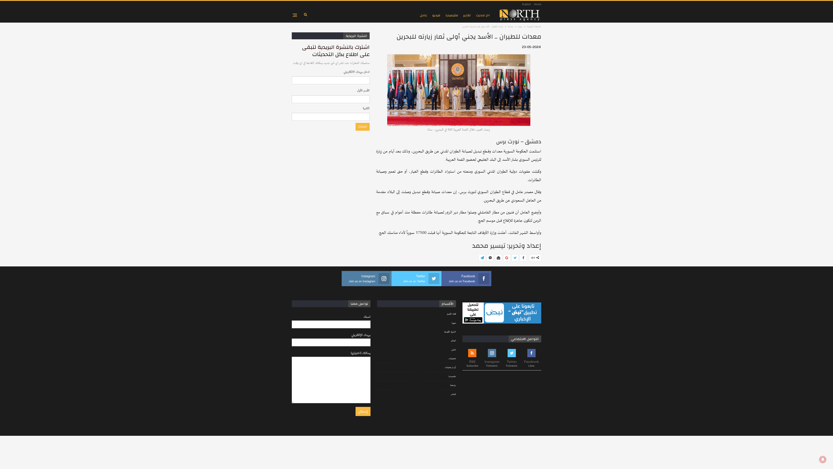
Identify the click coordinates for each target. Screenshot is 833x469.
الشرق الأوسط (450, 332)
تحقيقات (452, 359)
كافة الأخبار (451, 314)
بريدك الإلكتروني (361, 335)
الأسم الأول (363, 90)
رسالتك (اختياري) (361, 353)
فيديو (436, 15)
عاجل (423, 15)
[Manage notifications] (822, 459)
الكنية (366, 108)
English (526, 4)
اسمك (367, 317)
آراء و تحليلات (450, 368)
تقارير (467, 15)
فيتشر (453, 394)
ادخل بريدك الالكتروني (357, 72)
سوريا (454, 323)
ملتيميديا (452, 15)
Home (537, 4)
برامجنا (453, 385)
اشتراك (362, 126)
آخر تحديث (483, 15)
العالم (453, 341)
